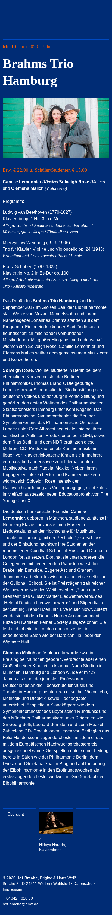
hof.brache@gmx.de (21, 904)
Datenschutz (84, 883)
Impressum (12, 889)
